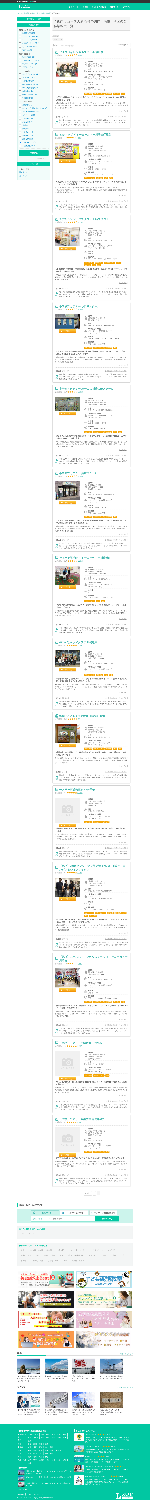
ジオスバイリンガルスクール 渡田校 (81, 52)
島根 (51, 1454)
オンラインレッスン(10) (31, 74)
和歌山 (58, 1450)
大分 (59, 1460)
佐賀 (53, 1460)
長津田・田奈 (26, 1255)
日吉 (122, 1255)
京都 (40, 1450)
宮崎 (64, 1460)
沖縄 (29, 1463)
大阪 (29, 1450)
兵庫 (35, 1450)
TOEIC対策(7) (27, 98)
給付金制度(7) (27, 139)
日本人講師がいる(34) (30, 112)
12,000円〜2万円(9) (29, 64)
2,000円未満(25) (28, 33)
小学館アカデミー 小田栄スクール (79, 306)
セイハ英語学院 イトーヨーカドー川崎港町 (85, 557)
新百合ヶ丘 (93, 1255)
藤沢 (38, 1255)
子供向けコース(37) (29, 142)
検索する (34, 153)
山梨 (29, 1441)
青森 (36, 1434)
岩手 (42, 1434)
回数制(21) (26, 129)
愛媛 (29, 1457)
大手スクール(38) (28, 115)
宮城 (53, 1434)
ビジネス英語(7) (28, 81)
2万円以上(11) (27, 67)
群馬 (59, 1438)
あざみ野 (111, 1250)
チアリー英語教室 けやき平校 (77, 789)
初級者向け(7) (27, 135)
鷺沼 (61, 1255)
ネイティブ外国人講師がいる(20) (34, 108)
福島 (64, 1434)
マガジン (127, 7)
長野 (35, 1447)
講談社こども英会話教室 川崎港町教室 (82, 716)
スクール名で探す (76, 1212)
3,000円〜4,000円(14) (30, 40)
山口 (40, 1454)
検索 (86, 7)
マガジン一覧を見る (124, 1387)
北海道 (30, 1434)
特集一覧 (115, 7)
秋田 (48, 1434)
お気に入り (68, 82)
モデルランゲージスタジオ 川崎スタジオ (84, 219)
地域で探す (47, 1212)
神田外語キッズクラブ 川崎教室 (78, 642)
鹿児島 (41, 1460)
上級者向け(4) (27, 132)
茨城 (53, 1438)
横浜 (22, 1250)
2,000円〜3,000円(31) (30, 36)
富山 (46, 1447)
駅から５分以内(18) (29, 95)
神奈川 (35, 1438)
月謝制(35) (26, 125)
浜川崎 (31, 1233)
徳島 (46, 1457)
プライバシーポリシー (35, 1494)
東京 (29, 1438)
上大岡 (113, 1255)
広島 (29, 1454)
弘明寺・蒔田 (53, 1261)
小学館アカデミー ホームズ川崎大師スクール (86, 388)
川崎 (22, 1233)
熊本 (35, 1460)
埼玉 (42, 1438)
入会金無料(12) (27, 122)
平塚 (65, 1261)
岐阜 (46, 1444)
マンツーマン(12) (28, 78)
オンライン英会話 (100, 7)
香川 (35, 1457)
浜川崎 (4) (23, 176)
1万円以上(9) (27, 50)
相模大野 (60, 1250)
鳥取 (46, 1454)
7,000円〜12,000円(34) (31, 60)
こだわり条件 (37, 1219)
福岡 (29, 1460)
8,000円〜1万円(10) (29, 47)
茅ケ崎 (23, 1261)
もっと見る (123, 111)
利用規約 (20, 1494)
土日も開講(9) (27, 118)
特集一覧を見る (125, 1354)
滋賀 (46, 1450)
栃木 (64, 1438)
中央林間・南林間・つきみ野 (40, 1250)
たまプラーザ (98, 1250)
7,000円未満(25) (28, 57)
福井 (51, 1447)
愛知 (29, 1444)
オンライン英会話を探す (105, 1212)
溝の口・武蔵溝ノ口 (76, 1255)
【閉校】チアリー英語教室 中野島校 (80, 1043)
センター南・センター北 (78, 1250)
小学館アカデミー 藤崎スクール (78, 473)
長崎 (48, 1460)
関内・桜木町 (49, 1255)
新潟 (29, 1447)
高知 (40, 1457)
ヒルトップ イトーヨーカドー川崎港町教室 (85, 134)
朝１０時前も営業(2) (30, 88)
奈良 (51, 1450)
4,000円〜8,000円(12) (30, 43)
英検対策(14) (27, 105)
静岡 (35, 1444)
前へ (89, 1193)
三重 (40, 1444)
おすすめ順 (122, 45)
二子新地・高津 (37, 1261)
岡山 (35, 1454)
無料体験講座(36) (28, 91)
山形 (59, 1434)
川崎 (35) (23, 172)
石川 (40, 1447)
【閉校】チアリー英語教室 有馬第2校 (81, 1119)
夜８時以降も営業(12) (30, 84)
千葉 (48, 1438)
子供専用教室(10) (28, 146)
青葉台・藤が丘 (78, 1261)
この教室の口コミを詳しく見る (116, 116)
